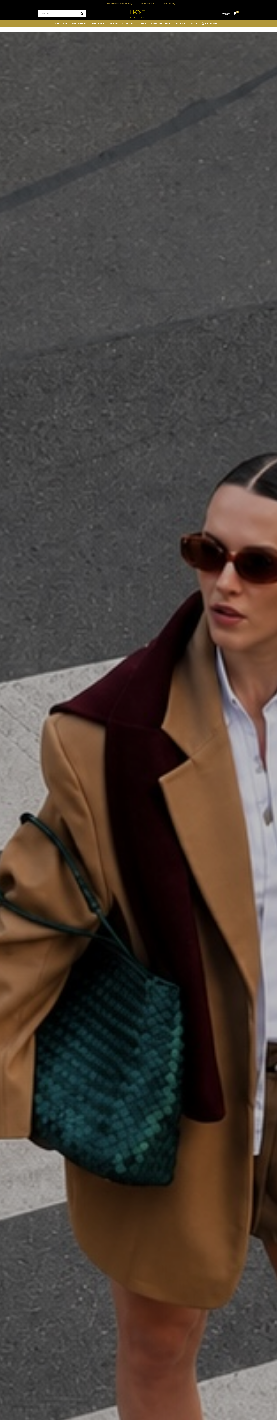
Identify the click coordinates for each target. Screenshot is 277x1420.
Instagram (211, 23)
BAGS (143, 23)
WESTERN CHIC (79, 23)
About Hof (61, 23)
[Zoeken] (81, 13)
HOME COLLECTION (160, 23)
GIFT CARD (180, 23)
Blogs (193, 23)
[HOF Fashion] (138, 13)
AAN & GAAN (98, 23)
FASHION (113, 23)
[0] (234, 14)
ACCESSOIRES (129, 23)
